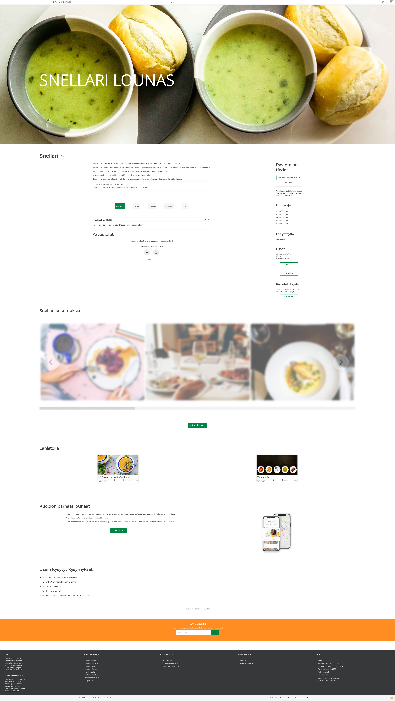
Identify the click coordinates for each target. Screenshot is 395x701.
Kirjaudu (289, 296)
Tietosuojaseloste (199, 637)
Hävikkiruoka (90, 672)
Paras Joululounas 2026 (327, 669)
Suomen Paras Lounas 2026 (328, 663)
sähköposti (280, 239)
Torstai (136, 206)
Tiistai (185, 206)
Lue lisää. (122, 184)
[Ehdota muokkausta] (203, 220)
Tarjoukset (89, 680)
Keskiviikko (120, 206)
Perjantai (152, 206)
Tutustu (118, 530)
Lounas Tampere (91, 663)
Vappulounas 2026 (92, 678)
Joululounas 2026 (91, 675)
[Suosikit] (383, 2)
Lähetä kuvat (197, 425)
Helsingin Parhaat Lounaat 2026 (330, 666)
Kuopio (289, 273)
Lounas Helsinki (91, 660)
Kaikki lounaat (323, 672)
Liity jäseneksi (167, 660)
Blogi (320, 660)
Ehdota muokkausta (289, 178)
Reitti (289, 265)
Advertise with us (247, 663)
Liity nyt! (291, 291)
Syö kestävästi (323, 675)
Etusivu (188, 609)
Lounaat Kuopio (91, 669)
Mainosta (243, 660)
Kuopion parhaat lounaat (84, 514)
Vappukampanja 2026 (170, 666)
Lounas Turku (90, 666)
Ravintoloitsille (289, 182)
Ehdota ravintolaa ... (12, 690)
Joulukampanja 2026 (170, 663)
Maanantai (169, 206)
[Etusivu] (62, 2)
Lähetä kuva (151, 259)
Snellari (207, 609)
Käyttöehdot (273, 698)
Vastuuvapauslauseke (302, 698)
